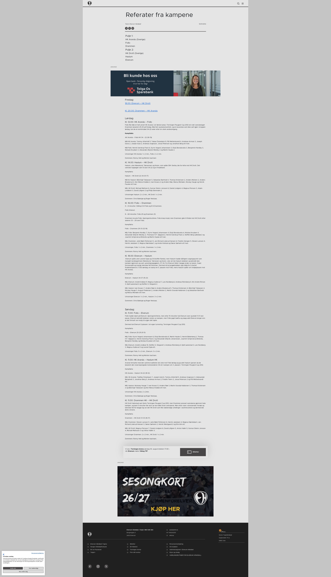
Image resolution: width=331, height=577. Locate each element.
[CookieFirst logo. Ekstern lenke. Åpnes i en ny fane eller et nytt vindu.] (3, 554)
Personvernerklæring (37, 553)
